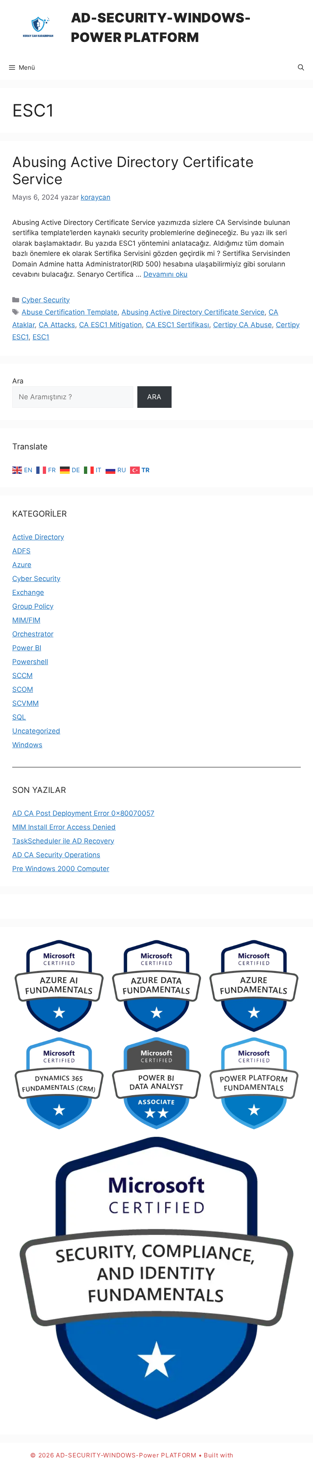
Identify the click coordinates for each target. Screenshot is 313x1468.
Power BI (26, 648)
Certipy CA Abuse (242, 325)
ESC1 (41, 337)
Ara (18, 381)
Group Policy (32, 606)
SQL (19, 717)
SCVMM (25, 703)
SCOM (22, 689)
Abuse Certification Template (69, 312)
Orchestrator (32, 634)
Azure (21, 565)
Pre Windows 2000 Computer (60, 869)
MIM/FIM (26, 620)
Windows (27, 745)
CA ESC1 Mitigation (110, 325)
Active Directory (38, 537)
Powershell (30, 662)
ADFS (21, 551)
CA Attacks (57, 325)
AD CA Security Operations (56, 855)
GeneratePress (259, 1455)
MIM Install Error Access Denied (64, 827)
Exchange (28, 592)
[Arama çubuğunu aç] (301, 67)
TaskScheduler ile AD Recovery (63, 841)
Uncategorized (36, 731)
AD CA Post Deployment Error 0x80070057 (83, 813)
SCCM (22, 675)
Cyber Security (46, 300)
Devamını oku (165, 274)
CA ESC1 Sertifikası (177, 325)
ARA (154, 397)
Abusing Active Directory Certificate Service (193, 312)
